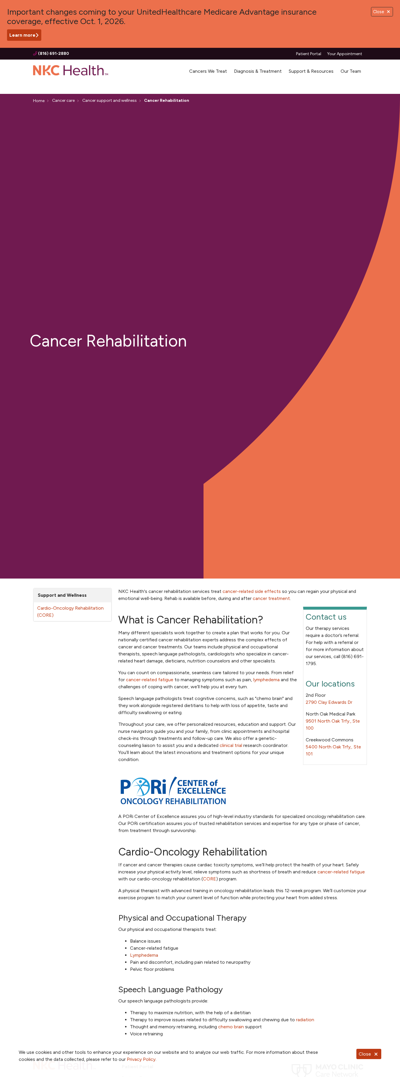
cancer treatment (271, 598)
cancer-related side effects (252, 591)
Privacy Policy (141, 1059)
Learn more (22, 35)
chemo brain (231, 1026)
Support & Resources (311, 71)
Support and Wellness (62, 595)
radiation (305, 1019)
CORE (209, 879)
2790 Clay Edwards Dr (329, 702)
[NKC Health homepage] (70, 71)
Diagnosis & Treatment (258, 71)
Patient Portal (308, 53)
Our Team (351, 71)
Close (365, 1054)
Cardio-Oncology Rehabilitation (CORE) (70, 611)
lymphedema (266, 679)
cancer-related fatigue (149, 679)
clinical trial (231, 745)
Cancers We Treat (208, 71)
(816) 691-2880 (53, 53)
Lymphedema (144, 955)
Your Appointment (344, 53)
